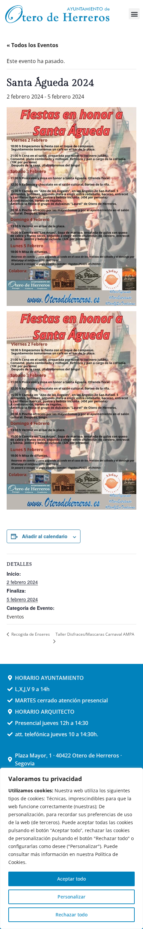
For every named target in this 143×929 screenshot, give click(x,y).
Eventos (15, 616)
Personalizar (71, 896)
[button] (134, 13)
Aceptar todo (71, 879)
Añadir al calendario (45, 536)
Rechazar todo (71, 914)
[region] (71, 848)
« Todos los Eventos (32, 45)
